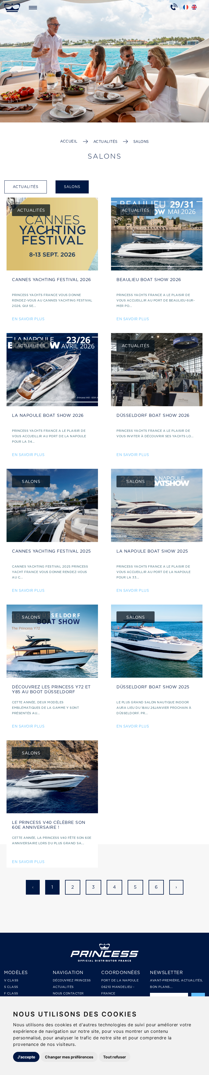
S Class (11, 987)
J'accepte (26, 1057)
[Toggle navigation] (33, 7)
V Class (11, 980)
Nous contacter (68, 993)
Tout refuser (114, 1057)
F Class (11, 993)
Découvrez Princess (72, 980)
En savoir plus (28, 319)
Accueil (69, 141)
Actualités (105, 142)
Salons (141, 142)
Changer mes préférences (69, 1057)
